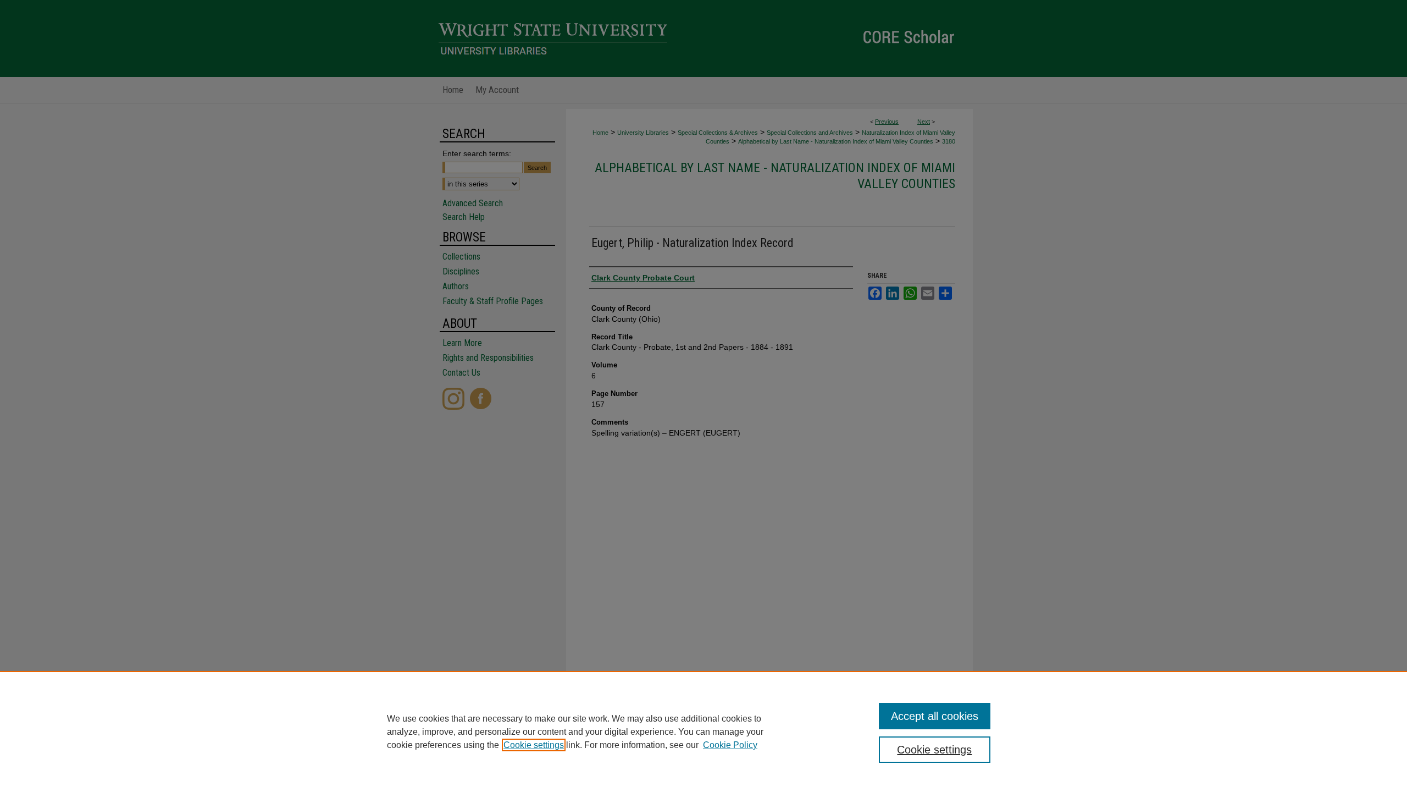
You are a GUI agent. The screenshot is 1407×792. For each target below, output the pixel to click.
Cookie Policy (730, 745)
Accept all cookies (934, 716)
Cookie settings (533, 745)
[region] (703, 731)
